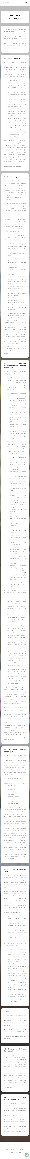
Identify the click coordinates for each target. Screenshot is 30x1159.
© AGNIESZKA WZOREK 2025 (15, 1149)
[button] (26, 3)
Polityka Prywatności (15, 1152)
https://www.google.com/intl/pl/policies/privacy (18, 584)
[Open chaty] (27, 1155)
